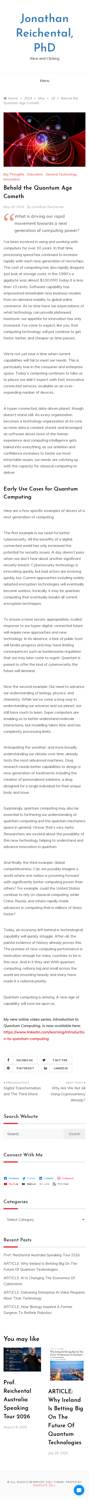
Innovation (12, 179)
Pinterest (25, 1068)
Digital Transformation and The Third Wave (22, 1091)
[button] (79, 1490)
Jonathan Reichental (48, 207)
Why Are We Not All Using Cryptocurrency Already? (68, 1094)
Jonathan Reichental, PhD (44, 33)
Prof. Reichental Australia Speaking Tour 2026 (42, 1255)
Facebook (25, 1060)
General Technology (61, 174)
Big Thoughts (14, 174)
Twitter (60, 1060)
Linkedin (61, 1068)
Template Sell (44, 1485)
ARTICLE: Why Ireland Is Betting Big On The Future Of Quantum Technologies (65, 1417)
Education (35, 174)
